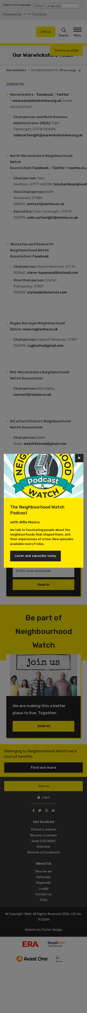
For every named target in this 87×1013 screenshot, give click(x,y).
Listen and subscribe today (35, 556)
